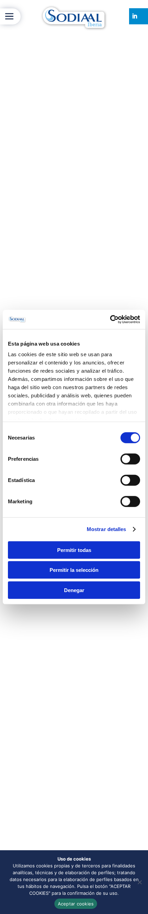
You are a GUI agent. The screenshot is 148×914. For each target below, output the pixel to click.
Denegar (74, 590)
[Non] (139, 882)
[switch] (130, 458)
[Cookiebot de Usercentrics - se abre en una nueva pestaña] (110, 319)
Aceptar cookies (76, 903)
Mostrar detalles (106, 529)
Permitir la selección (74, 570)
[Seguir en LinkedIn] (134, 16)
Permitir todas (74, 550)
